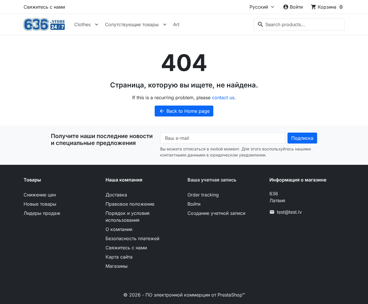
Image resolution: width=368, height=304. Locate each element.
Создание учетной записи (216, 213)
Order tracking (203, 195)
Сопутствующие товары (132, 24)
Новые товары (40, 204)
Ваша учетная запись (211, 180)
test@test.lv (289, 212)
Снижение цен (40, 195)
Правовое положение (130, 204)
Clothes (82, 24)
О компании (119, 229)
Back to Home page (184, 111)
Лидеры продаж (42, 213)
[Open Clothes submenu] (96, 24)
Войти (193, 204)
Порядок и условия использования (128, 216)
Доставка (116, 195)
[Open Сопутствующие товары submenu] (164, 24)
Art (176, 24)
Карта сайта (119, 257)
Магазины (117, 266)
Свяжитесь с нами (44, 7)
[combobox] (299, 24)
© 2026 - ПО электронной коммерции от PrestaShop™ (184, 295)
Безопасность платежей (132, 238)
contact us (223, 97)
